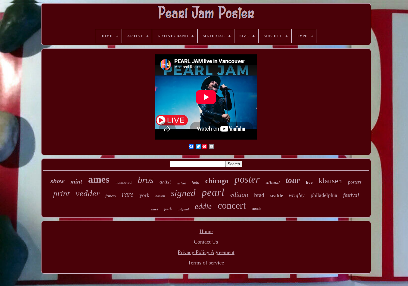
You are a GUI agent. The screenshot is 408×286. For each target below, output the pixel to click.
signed (183, 193)
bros (146, 180)
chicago (216, 181)
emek (154, 209)
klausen (330, 181)
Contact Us (206, 242)
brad (259, 195)
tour (293, 180)
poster (247, 179)
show (57, 181)
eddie (203, 206)
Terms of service (206, 263)
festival (351, 195)
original (183, 209)
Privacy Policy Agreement (206, 252)
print (61, 193)
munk (256, 208)
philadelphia (324, 195)
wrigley (297, 195)
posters (354, 182)
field (195, 182)
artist (165, 182)
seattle (276, 195)
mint (76, 181)
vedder (87, 193)
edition (239, 194)
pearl (213, 192)
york (144, 195)
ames (99, 179)
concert (232, 205)
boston (160, 196)
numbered (124, 182)
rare (128, 194)
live (309, 182)
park (168, 208)
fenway (110, 196)
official (273, 182)
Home (206, 231)
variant (181, 183)
